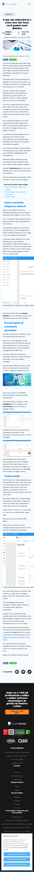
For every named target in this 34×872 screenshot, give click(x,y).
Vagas (17, 790)
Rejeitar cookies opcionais (17, 859)
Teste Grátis (17, 779)
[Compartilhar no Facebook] (16, 672)
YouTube (17, 808)
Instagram (17, 797)
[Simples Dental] (9, 4)
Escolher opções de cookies (16, 864)
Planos (17, 786)
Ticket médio (10, 197)
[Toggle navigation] (29, 4)
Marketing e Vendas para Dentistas (17, 752)
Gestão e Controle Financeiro (17, 756)
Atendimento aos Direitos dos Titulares (17, 827)
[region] (16, 851)
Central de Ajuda (17, 776)
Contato (17, 772)
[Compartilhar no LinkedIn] (22, 672)
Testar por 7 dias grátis (17, 712)
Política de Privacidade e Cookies (17, 820)
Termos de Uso (17, 817)
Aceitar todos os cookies (17, 854)
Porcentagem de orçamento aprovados (15, 193)
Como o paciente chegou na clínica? (15, 188)
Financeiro (8, 14)
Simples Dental (10, 393)
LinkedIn (17, 804)
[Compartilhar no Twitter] (28, 672)
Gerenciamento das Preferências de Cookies (17, 824)
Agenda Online (17, 763)
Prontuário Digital (17, 759)
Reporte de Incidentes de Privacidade (17, 831)
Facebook (17, 801)
